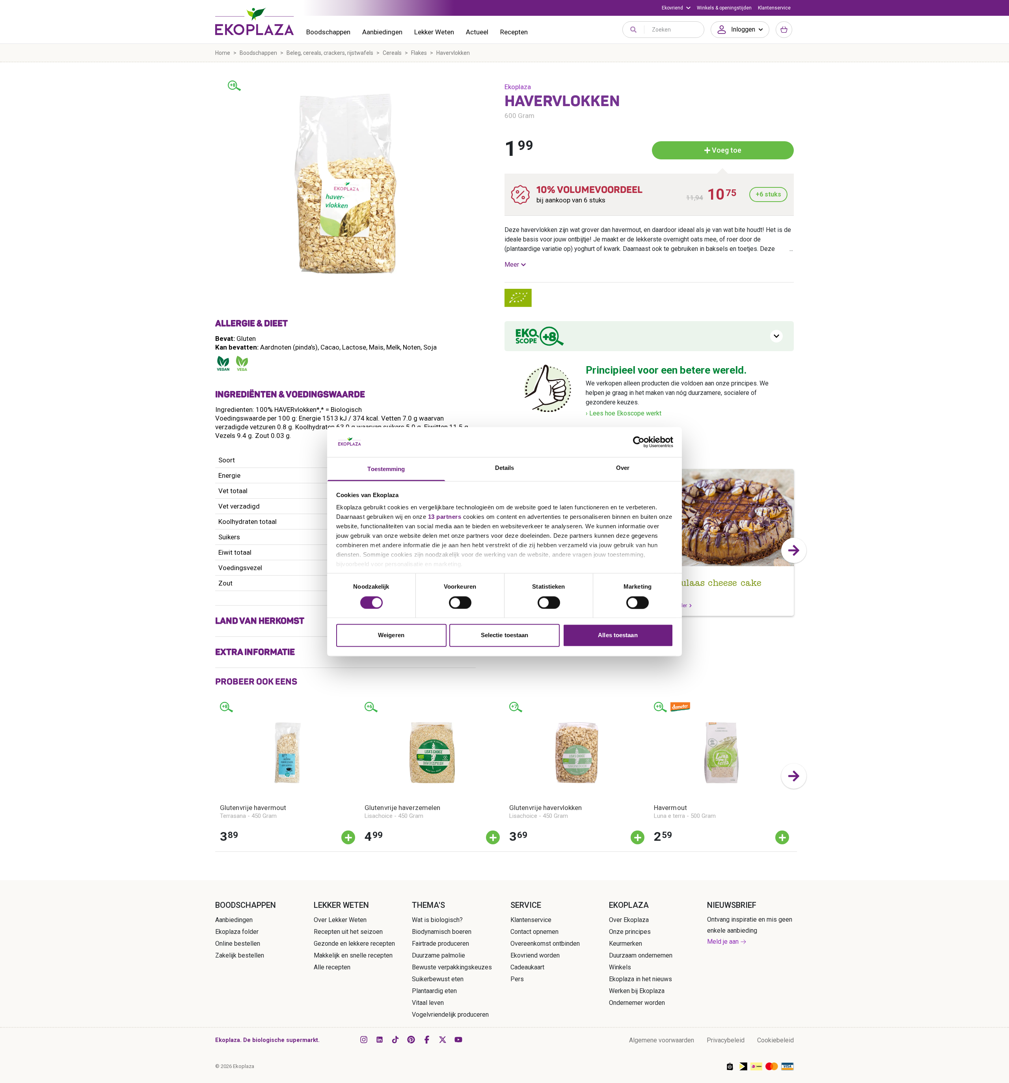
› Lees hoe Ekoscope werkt (623, 413)
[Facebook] (427, 1040)
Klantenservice (774, 8)
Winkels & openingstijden (724, 8)
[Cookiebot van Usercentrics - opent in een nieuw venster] (638, 442)
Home (222, 53)
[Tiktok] (395, 1040)
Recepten (514, 32)
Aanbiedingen (382, 32)
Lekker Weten (434, 32)
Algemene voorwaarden (661, 1040)
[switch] (460, 602)
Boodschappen (328, 32)
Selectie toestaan (505, 635)
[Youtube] (458, 1040)
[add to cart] (348, 837)
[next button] (793, 550)
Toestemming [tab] (386, 469)
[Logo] (254, 21)
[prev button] (215, 776)
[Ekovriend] (676, 8)
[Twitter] (443, 1040)
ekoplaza (517, 87)
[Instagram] (364, 1040)
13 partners (445, 517)
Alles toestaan (617, 635)
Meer (511, 264)
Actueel (477, 32)
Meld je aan (723, 941)
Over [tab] (622, 468)
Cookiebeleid (775, 1040)
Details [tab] (504, 468)
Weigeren (391, 635)
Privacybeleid (726, 1040)
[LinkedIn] (379, 1040)
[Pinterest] (411, 1040)
